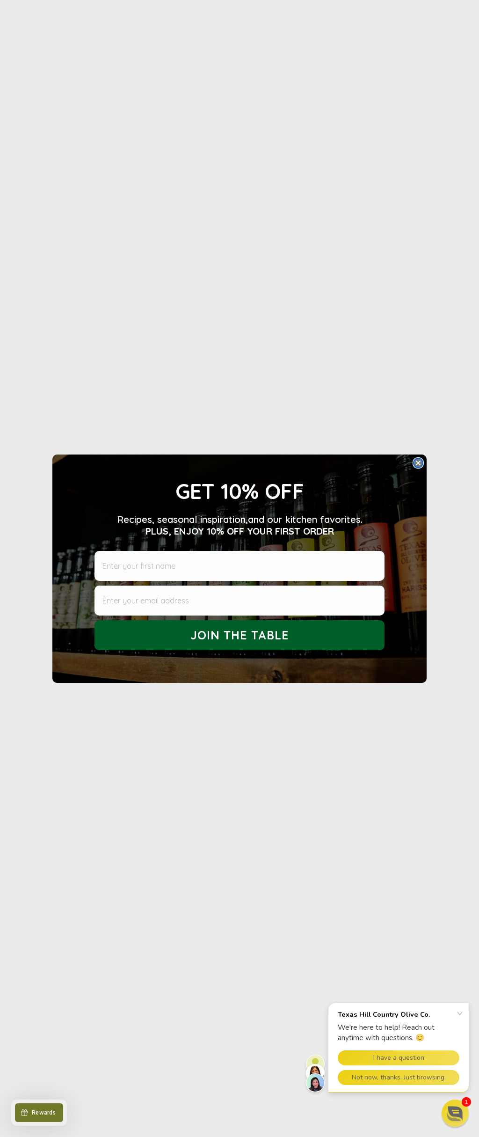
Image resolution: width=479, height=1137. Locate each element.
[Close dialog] (418, 463)
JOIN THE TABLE (239, 635)
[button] (455, 1113)
